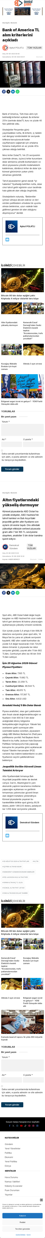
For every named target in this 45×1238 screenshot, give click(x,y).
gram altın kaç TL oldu (13, 882)
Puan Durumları (12, 1190)
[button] (41, 1200)
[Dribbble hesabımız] (33, 1126)
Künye (28, 1234)
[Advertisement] (22, 104)
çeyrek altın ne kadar (12, 867)
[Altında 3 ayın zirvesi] (33, 352)
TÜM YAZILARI (34, 48)
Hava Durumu (11, 1177)
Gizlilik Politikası (20, 1234)
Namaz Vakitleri (12, 1181)
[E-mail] (7, 240)
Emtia (41, 559)
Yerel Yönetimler (12, 1148)
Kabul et (22, 1216)
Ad (4, 439)
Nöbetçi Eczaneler (13, 1186)
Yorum (6, 422)
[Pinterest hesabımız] (29, 1126)
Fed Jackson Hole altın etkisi (16, 877)
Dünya (8, 1166)
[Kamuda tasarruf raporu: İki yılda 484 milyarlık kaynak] (22, 1022)
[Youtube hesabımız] (21, 1126)
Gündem (9, 1144)
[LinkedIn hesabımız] (37, 1126)
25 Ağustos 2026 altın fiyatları (16, 861)
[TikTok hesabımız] (25, 1126)
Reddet (22, 1222)
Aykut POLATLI (16, 48)
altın (36, 861)
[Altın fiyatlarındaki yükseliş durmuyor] (11, 310)
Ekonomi (39, 57)
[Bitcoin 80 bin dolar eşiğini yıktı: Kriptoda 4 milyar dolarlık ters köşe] (22, 280)
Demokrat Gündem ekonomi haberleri (19, 872)
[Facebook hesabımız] (9, 1126)
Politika (8, 1153)
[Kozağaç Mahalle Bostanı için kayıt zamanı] (11, 352)
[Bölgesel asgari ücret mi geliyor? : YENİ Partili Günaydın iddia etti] (22, 386)
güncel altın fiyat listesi (14, 888)
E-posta (28, 439)
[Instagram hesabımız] (17, 1126)
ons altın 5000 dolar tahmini (15, 893)
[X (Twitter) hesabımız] (13, 1126)
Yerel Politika (11, 1161)
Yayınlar (8, 1194)
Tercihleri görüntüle (22, 1229)
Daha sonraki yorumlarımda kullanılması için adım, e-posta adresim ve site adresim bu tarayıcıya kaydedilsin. (22, 457)
